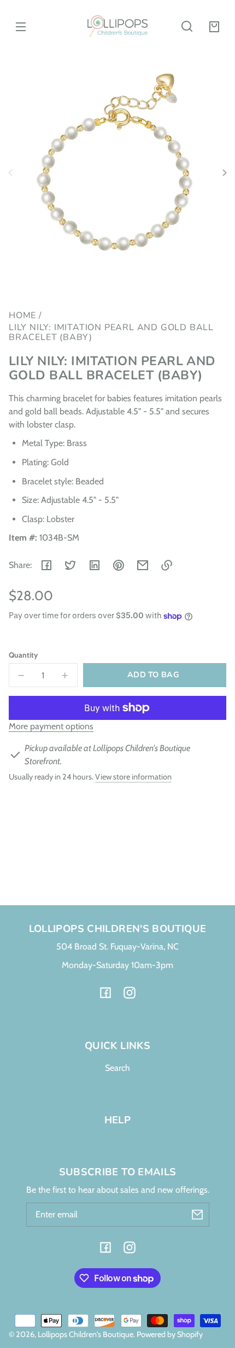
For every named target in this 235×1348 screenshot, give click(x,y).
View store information (133, 777)
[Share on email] (143, 565)
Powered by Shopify (170, 1334)
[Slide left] (12, 173)
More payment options (51, 726)
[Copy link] (167, 565)
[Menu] (21, 26)
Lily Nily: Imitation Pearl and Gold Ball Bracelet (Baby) (111, 333)
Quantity (23, 654)
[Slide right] (223, 173)
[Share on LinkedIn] (95, 565)
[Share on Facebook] (46, 565)
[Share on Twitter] (70, 565)
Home (22, 316)
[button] (187, 26)
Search (117, 1068)
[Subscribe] (197, 1215)
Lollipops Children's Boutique (85, 1334)
